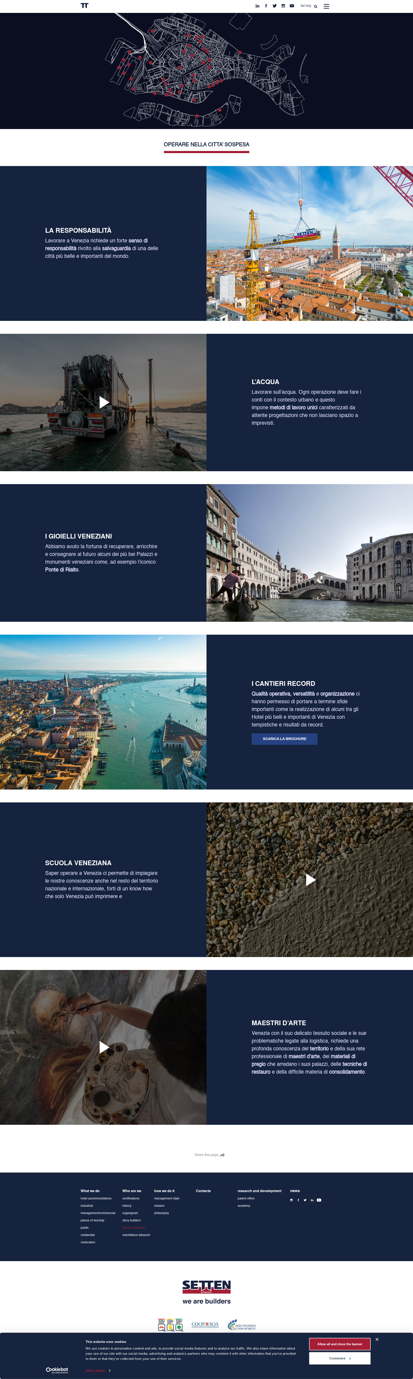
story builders (131, 1220)
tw (274, 5)
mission (159, 1205)
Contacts (203, 1191)
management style (166, 1198)
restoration (88, 1242)
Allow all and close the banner (339, 1344)
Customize (337, 1358)
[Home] (93, 6)
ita (302, 5)
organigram (130, 1213)
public (85, 1227)
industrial (87, 1205)
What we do (90, 1191)
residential (88, 1235)
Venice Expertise (133, 1227)
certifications (130, 1198)
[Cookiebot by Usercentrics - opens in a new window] (57, 1370)
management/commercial (98, 1213)
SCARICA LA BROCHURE (284, 739)
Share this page (206, 1155)
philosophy (161, 1213)
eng (308, 5)
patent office (246, 1198)
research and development (259, 1191)
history (126, 1205)
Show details (95, 1370)
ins (283, 5)
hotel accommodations (96, 1198)
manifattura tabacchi (136, 1235)
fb (266, 5)
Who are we (131, 1191)
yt (292, 5)
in (257, 5)
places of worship (92, 1220)
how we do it (164, 1191)
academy (244, 1205)
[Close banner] (377, 1339)
